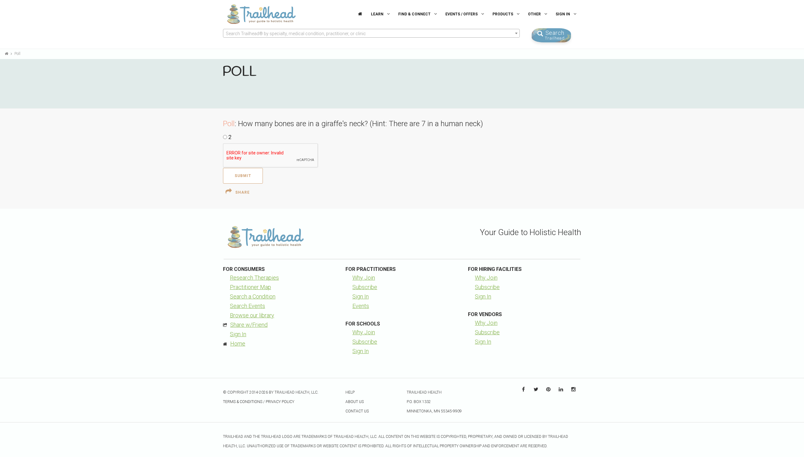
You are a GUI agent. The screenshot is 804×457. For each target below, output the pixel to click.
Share (242, 192)
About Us (354, 402)
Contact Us (357, 411)
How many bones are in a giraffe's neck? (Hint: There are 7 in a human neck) (360, 123)
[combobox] (371, 33)
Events (360, 306)
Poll (17, 53)
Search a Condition (252, 296)
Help (350, 392)
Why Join (363, 277)
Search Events (247, 306)
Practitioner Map (250, 287)
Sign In (563, 14)
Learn (377, 14)
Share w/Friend (249, 324)
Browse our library (252, 315)
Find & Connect (415, 14)
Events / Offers (462, 14)
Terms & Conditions (242, 402)
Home (237, 343)
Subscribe (364, 287)
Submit (243, 176)
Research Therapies (254, 277)
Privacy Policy (280, 402)
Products (503, 14)
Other (535, 14)
